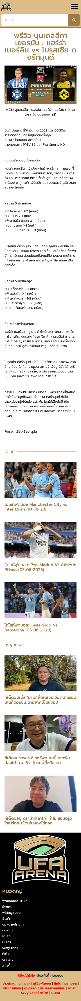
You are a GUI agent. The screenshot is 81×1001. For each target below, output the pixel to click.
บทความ (8, 959)
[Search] (74, 20)
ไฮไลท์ (6, 936)
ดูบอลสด (30, 988)
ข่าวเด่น (7, 907)
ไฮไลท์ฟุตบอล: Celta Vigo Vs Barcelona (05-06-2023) (30, 627)
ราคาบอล (70, 983)
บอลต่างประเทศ (13, 924)
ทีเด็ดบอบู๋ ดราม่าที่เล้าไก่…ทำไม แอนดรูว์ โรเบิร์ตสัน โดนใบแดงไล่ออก (38, 820)
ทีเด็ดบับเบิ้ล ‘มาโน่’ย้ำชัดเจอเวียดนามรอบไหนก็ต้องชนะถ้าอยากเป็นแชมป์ (40, 700)
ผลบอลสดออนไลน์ (52, 988)
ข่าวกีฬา (7, 918)
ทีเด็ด (6, 953)
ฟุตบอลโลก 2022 (14, 901)
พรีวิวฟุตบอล (11, 912)
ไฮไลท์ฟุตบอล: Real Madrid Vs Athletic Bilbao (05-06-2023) (40, 567)
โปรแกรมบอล (12, 988)
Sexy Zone (29, 993)
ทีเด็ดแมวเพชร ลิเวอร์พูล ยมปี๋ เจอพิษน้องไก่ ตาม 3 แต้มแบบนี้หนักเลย (37, 760)
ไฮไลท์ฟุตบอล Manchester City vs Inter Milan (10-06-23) (35, 507)
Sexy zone (10, 948)
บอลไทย (8, 930)
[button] (74, 6)
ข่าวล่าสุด (9, 983)
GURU (6, 942)
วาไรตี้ (6, 965)
